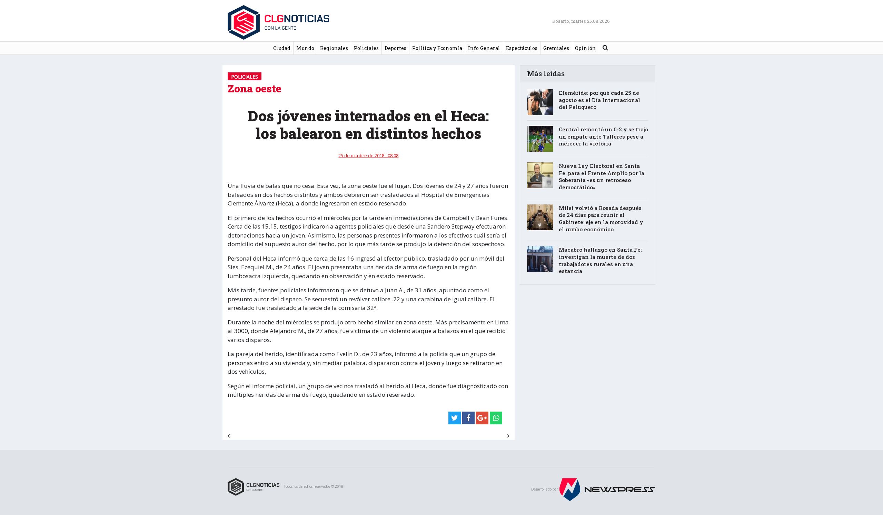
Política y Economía (437, 48)
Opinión (585, 48)
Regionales (334, 48)
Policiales (366, 48)
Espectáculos (521, 48)
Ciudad (281, 48)
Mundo (305, 48)
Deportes (395, 48)
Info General (484, 48)
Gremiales (556, 48)
